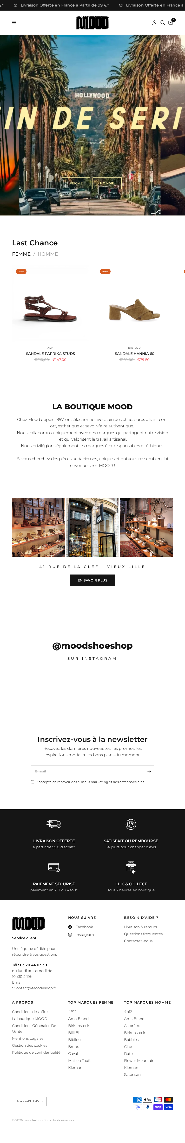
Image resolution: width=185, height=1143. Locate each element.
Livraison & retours (140, 927)
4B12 (72, 1011)
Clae (128, 1046)
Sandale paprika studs (50, 353)
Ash (50, 347)
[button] (76, 183)
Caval (73, 1053)
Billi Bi (73, 1032)
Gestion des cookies (29, 1045)
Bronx (73, 1046)
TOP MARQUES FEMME (91, 1002)
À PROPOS (22, 1002)
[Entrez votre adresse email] (149, 771)
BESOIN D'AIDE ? (141, 917)
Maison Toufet (80, 1060)
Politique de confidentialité (36, 1052)
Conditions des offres (30, 1011)
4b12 (128, 1011)
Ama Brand (78, 1018)
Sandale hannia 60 (134, 353)
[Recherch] (163, 23)
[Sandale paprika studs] (50, 303)
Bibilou (134, 347)
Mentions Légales (27, 1038)
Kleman (75, 1067)
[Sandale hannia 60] (134, 303)
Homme (48, 254)
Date (128, 1053)
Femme (21, 254)
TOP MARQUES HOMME (147, 1002)
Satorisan (132, 1074)
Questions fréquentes (143, 934)
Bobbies (131, 1039)
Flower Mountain (139, 1060)
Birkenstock (78, 1025)
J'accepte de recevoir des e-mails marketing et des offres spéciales (90, 782)
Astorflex (132, 1025)
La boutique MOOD (29, 1018)
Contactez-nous (138, 941)
